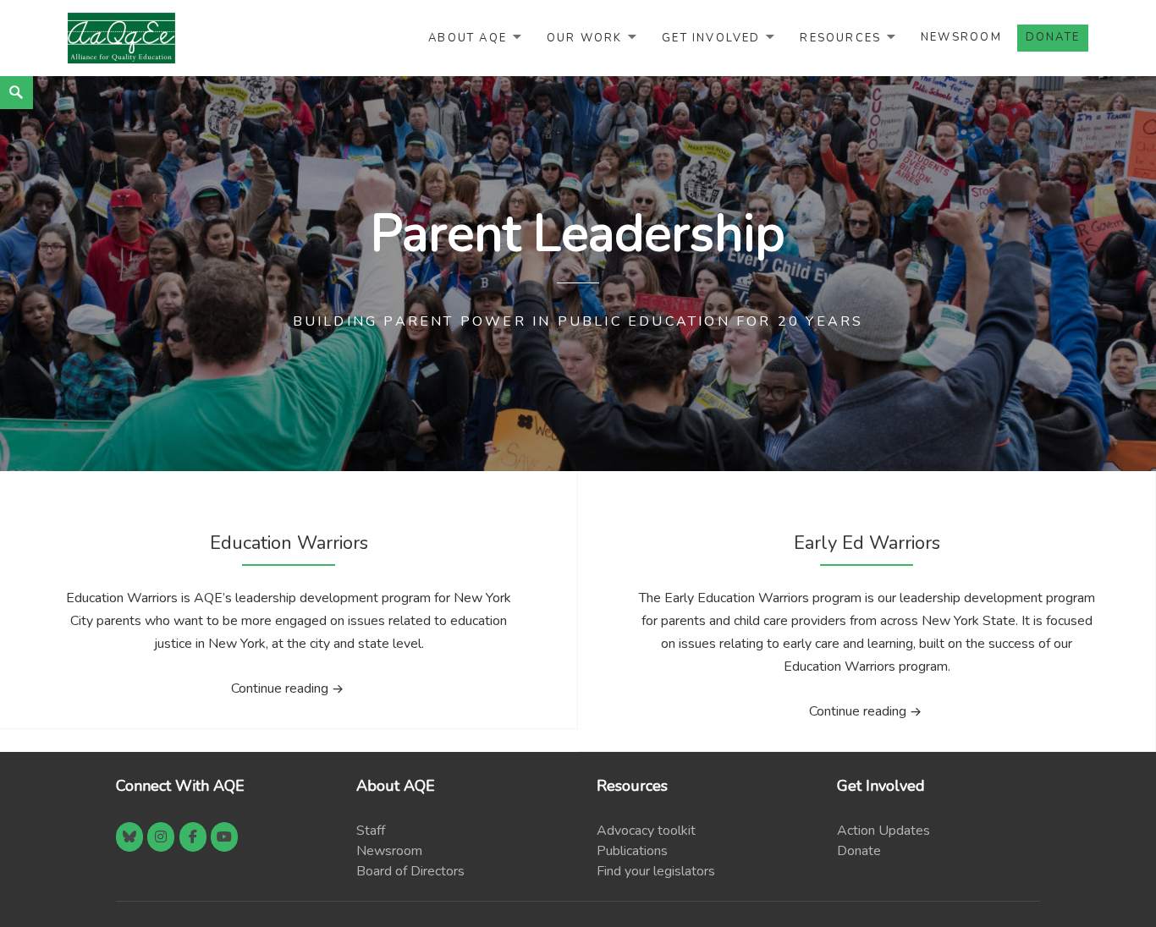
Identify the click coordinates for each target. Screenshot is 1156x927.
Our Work (585, 37)
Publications (632, 851)
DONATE (1053, 37)
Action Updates (883, 830)
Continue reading (342, 688)
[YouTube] (224, 837)
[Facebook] (192, 837)
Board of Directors (410, 871)
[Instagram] (160, 837)
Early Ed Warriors (867, 543)
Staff (370, 830)
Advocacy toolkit (646, 830)
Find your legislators (656, 871)
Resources (840, 37)
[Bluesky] (129, 837)
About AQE (467, 37)
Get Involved (711, 37)
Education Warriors (289, 543)
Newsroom (961, 37)
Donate (859, 851)
